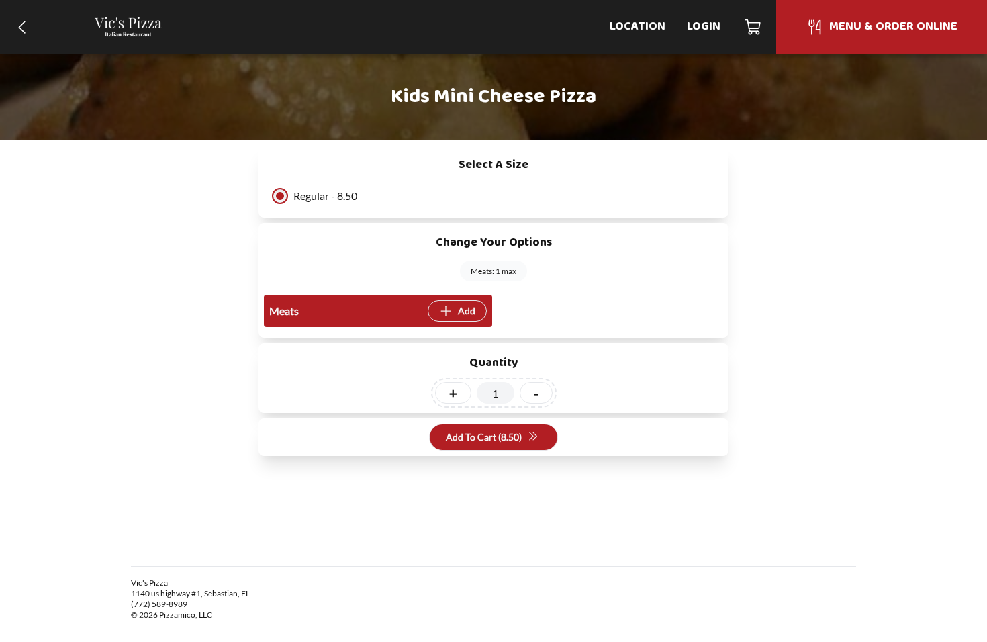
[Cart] (753, 27)
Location (637, 26)
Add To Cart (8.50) (484, 437)
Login (703, 26)
